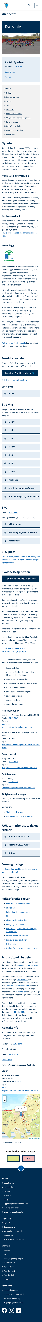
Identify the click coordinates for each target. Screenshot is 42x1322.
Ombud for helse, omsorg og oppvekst (22, 948)
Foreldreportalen (12, 97)
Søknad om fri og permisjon (18, 912)
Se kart (8, 77)
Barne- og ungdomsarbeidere (23, 532)
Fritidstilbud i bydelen (14, 130)
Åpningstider (9, 1267)
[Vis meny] (37, 5)
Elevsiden (10, 916)
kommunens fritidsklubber (18, 985)
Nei (28, 1158)
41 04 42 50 (19, 1081)
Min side (7, 1250)
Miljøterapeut (15, 524)
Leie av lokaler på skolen (16, 940)
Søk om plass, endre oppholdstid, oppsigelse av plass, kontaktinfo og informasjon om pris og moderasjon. (21, 559)
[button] (21, 1114)
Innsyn (6, 1199)
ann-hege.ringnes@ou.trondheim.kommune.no (20, 1089)
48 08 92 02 (13, 781)
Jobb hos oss (9, 1183)
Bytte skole (11, 944)
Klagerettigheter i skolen (16, 920)
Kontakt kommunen (11, 1290)
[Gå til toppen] (21, 1168)
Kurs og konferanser (11, 1208)
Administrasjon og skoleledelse (24, 496)
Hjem (4, 13)
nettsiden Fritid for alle (19, 1012)
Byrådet (7, 1223)
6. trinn (12, 463)
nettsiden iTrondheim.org (27, 965)
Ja (13, 1158)
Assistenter (14, 541)
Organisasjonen (10, 1227)
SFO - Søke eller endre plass (18, 903)
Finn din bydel (9, 1271)
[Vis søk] (29, 5)
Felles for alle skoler (13, 126)
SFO (7, 105)
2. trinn (12, 430)
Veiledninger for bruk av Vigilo (14, 380)
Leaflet (30, 1138)
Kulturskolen (22, 979)
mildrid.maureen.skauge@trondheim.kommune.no (21, 746)
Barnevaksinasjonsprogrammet (19, 816)
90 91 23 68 (13, 512)
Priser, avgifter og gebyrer (13, 1258)
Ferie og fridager (12, 122)
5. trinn (12, 455)
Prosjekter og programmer (14, 1239)
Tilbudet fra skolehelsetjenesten (20, 578)
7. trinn (12, 472)
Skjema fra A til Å (10, 1263)
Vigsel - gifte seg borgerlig (13, 1212)
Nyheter (9, 93)
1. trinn (12, 422)
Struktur (9, 101)
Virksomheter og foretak (13, 1231)
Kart (5, 1254)
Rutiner (12, 853)
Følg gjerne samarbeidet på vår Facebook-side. (19, 234)
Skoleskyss (11, 907)
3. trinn (12, 438)
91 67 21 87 (13, 718)
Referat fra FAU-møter (19, 845)
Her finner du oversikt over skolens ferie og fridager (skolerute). (20, 871)
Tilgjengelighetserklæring (13, 1302)
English (7, 1279)
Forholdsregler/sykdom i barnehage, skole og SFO (21, 930)
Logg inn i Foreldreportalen (18, 373)
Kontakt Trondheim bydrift (14, 1294)
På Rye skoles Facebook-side (14, 343)
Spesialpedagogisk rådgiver (22, 488)
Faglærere (13, 480)
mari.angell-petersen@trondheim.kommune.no (17, 726)
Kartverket (37, 1138)
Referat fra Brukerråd (19, 836)
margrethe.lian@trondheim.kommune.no (19, 767)
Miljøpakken (8, 1235)
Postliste (7, 1195)
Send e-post (10, 72)
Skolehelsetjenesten (14, 113)
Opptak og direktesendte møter (16, 1203)
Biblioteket (21, 991)
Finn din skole (9, 1275)
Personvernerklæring (12, 1298)
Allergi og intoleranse (15, 924)
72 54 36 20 (17, 66)
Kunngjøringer (9, 1187)
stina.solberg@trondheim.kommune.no (18, 787)
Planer (12, 393)
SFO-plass (10, 109)
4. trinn (12, 447)
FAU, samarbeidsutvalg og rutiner (18, 118)
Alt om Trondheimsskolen (17, 935)
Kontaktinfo (10, 134)
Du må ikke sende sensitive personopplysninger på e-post (14, 650)
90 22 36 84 (13, 761)
